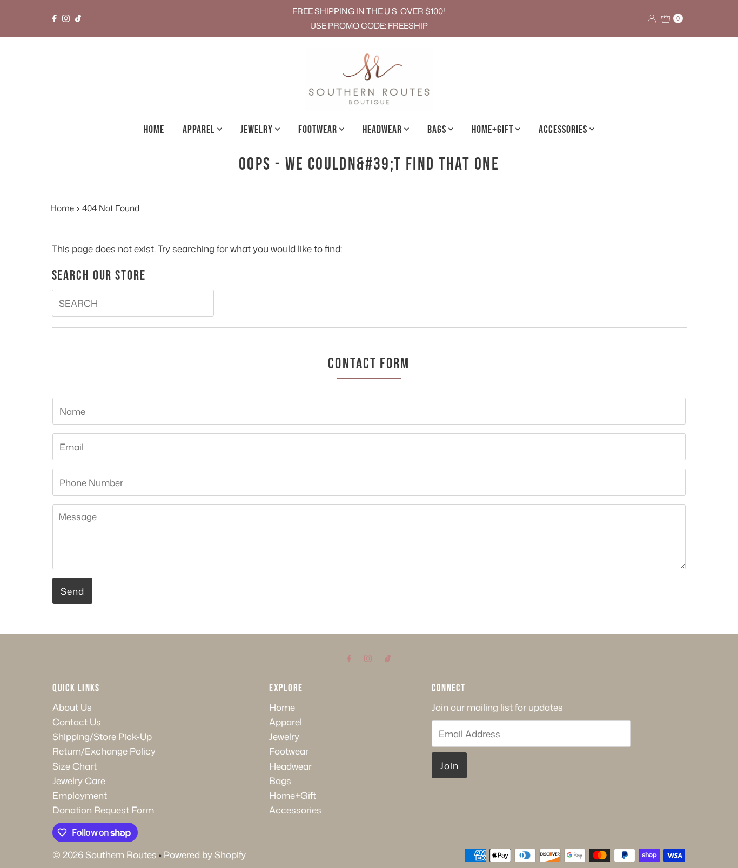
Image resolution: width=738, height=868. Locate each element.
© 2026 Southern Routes (104, 854)
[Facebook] (54, 18)
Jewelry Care (78, 780)
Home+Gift (493, 129)
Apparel (200, 129)
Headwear (383, 129)
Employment (79, 795)
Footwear (318, 129)
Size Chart (74, 765)
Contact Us (76, 721)
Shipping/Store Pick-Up (102, 736)
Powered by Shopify (205, 854)
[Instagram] (66, 18)
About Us (72, 707)
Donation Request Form (103, 809)
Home (154, 129)
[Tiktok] (78, 18)
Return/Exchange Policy (104, 750)
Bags (437, 129)
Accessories (564, 129)
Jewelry (257, 129)
